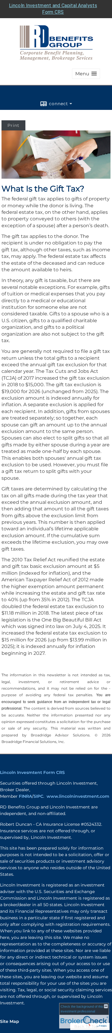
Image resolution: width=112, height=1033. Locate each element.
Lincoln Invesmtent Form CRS (32, 772)
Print (13, 125)
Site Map (9, 1021)
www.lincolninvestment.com (78, 796)
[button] (86, 73)
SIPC (38, 796)
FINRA (25, 796)
